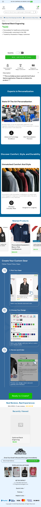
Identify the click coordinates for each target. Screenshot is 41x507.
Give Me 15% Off (32, 461)
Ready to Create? (20, 395)
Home (3, 21)
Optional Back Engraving (17, 439)
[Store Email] (3, 1)
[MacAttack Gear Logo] (20, 454)
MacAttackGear (20, 504)
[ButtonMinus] (17, 53)
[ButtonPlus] (22, 53)
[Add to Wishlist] (7, 228)
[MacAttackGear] (20, 8)
